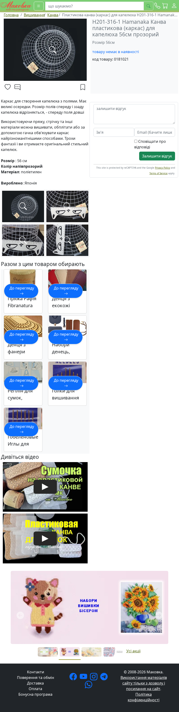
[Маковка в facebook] (74, 678)
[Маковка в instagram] (94, 678)
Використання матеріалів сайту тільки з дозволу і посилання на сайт (143, 683)
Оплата (35, 688)
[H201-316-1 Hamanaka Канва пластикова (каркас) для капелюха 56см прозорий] (23, 206)
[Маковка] (16, 5)
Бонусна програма (35, 694)
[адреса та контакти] (157, 6)
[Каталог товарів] (39, 6)
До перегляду (22, 288)
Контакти (35, 672)
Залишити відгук (157, 156)
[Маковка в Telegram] (105, 678)
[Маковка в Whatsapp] (89, 685)
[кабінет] (174, 6)
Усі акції (133, 651)
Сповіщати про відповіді (150, 144)
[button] (165, 6)
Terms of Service (158, 173)
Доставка (35, 683)
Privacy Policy (162, 167)
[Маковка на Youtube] (84, 678)
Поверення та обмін (35, 677)
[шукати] (148, 6)
